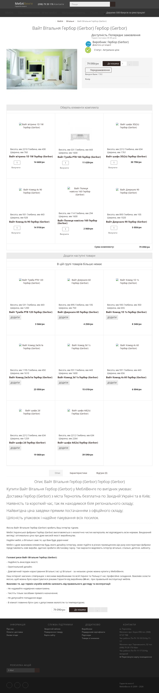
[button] (123, 12)
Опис (57, 472)
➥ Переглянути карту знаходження (136, 657)
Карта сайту (49, 635)
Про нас (10, 629)
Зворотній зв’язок (52, 629)
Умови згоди (12, 635)
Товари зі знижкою (90, 638)
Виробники (87, 629)
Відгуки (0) (101, 472)
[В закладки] (130, 63)
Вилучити (15, 167)
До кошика (113, 63)
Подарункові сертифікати (93, 632)
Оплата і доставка (15, 632)
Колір (87, 79)
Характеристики (78, 472)
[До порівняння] (136, 63)
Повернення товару (53, 632)
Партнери (86, 635)
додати (15, 317)
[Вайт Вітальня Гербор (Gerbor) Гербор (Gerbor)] (42, 69)
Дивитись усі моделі (102, 45)
